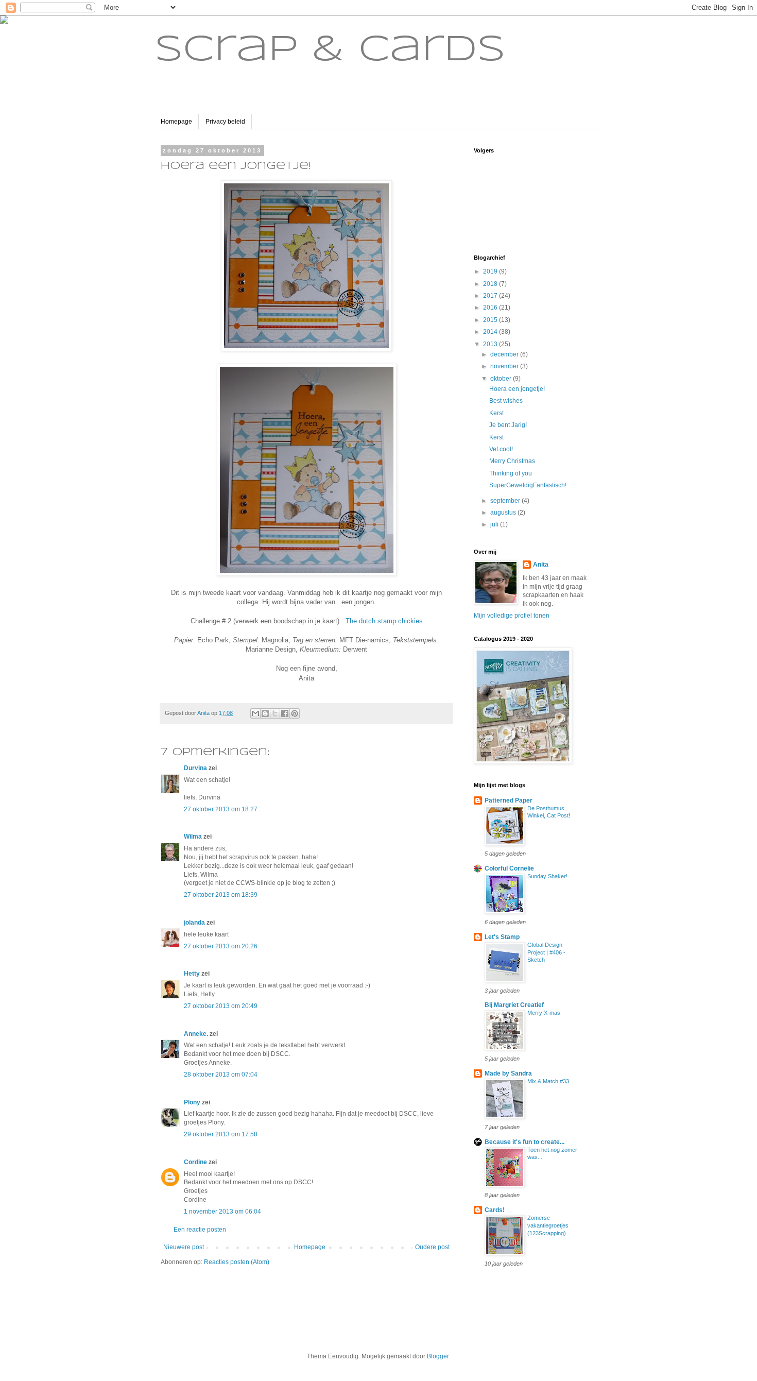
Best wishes (506, 400)
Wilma (193, 836)
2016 (491, 307)
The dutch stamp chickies (384, 621)
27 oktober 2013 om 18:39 (220, 894)
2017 (491, 295)
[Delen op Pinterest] (294, 713)
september (506, 500)
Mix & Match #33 (548, 1081)
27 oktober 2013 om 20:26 (220, 946)
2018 (491, 283)
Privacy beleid (225, 121)
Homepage (176, 121)
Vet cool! (501, 449)
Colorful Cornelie (509, 868)
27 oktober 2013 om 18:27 (220, 809)
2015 (491, 319)
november (505, 366)
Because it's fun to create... (524, 1142)
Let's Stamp (502, 937)
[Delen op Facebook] (285, 713)
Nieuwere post (183, 1247)
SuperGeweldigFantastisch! (527, 485)
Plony (192, 1102)
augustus (504, 512)
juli (495, 524)
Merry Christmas (512, 461)
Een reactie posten (200, 1229)
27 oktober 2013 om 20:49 (220, 1006)
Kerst (496, 413)
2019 (491, 271)
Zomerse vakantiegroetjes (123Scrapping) (548, 1225)
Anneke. (196, 1033)
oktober (501, 378)
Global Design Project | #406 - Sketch (546, 952)
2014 (491, 331)
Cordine (195, 1162)
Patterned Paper (508, 800)
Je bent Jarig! (508, 425)
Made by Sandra (508, 1073)
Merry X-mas (543, 1013)
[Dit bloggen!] (265, 713)
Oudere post (432, 1247)
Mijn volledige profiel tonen (511, 615)
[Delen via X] (275, 713)
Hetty (192, 973)
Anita (540, 564)
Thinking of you (510, 473)
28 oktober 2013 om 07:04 (220, 1074)
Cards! (495, 1210)
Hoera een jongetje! (517, 389)
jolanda (194, 922)
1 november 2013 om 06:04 (222, 1211)
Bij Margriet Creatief (514, 1005)
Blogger (438, 1356)
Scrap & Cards (329, 50)
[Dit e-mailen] (255, 713)
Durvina (195, 768)
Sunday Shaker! (547, 876)
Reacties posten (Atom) (236, 1262)
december (505, 354)
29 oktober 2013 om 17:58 (220, 1134)
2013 (491, 344)
